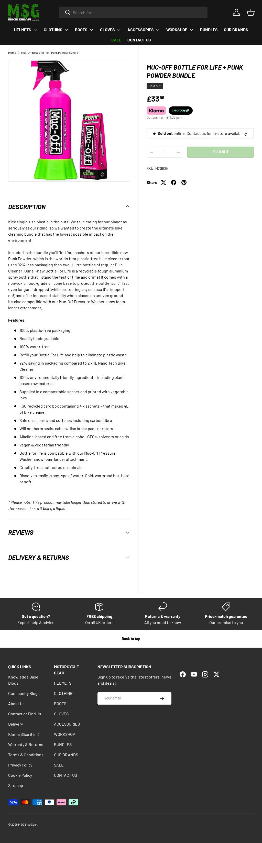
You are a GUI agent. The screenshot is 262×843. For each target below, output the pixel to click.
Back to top (131, 639)
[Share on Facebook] (174, 182)
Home (12, 52)
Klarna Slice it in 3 (23, 734)
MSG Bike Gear (27, 824)
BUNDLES (209, 29)
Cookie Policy (20, 775)
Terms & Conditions (25, 754)
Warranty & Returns (25, 744)
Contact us (196, 133)
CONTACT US (139, 39)
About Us (16, 703)
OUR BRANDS (236, 29)
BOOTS (60, 703)
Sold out (220, 152)
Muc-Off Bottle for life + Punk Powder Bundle (49, 52)
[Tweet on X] (163, 182)
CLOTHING (63, 693)
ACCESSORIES (67, 723)
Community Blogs (24, 693)
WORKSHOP (64, 734)
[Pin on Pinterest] (184, 182)
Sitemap (15, 785)
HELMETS (62, 683)
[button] (250, 12)
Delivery (15, 723)
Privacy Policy (20, 764)
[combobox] (133, 12)
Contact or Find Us (24, 713)
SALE (116, 39)
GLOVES (61, 713)
